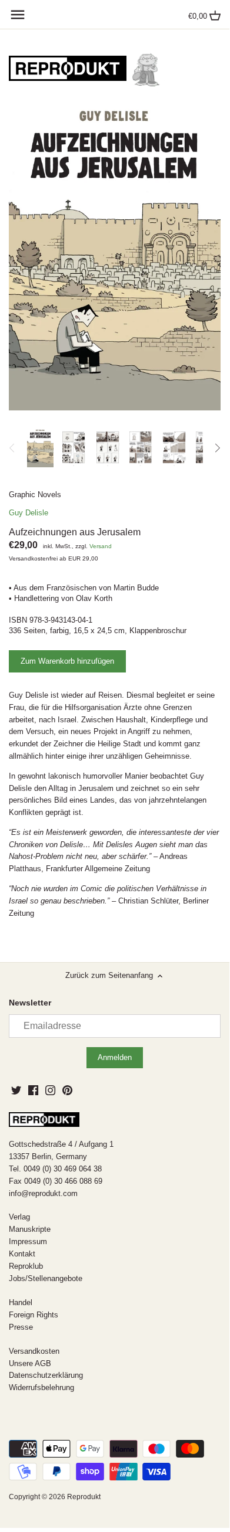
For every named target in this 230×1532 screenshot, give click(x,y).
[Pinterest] (67, 1090)
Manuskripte (30, 1229)
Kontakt (22, 1253)
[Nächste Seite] (217, 448)
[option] (40, 447)
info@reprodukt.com (43, 1193)
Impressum (28, 1241)
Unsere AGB (30, 1363)
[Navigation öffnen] (17, 14)
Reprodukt (84, 1496)
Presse (21, 1327)
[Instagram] (50, 1090)
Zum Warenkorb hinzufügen (67, 661)
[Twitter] (16, 1090)
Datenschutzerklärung (46, 1375)
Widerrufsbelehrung (41, 1387)
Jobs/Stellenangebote (45, 1278)
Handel (20, 1302)
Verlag (19, 1216)
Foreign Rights (33, 1314)
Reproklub (26, 1266)
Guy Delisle (28, 512)
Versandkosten (34, 1351)
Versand (100, 546)
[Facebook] (33, 1090)
